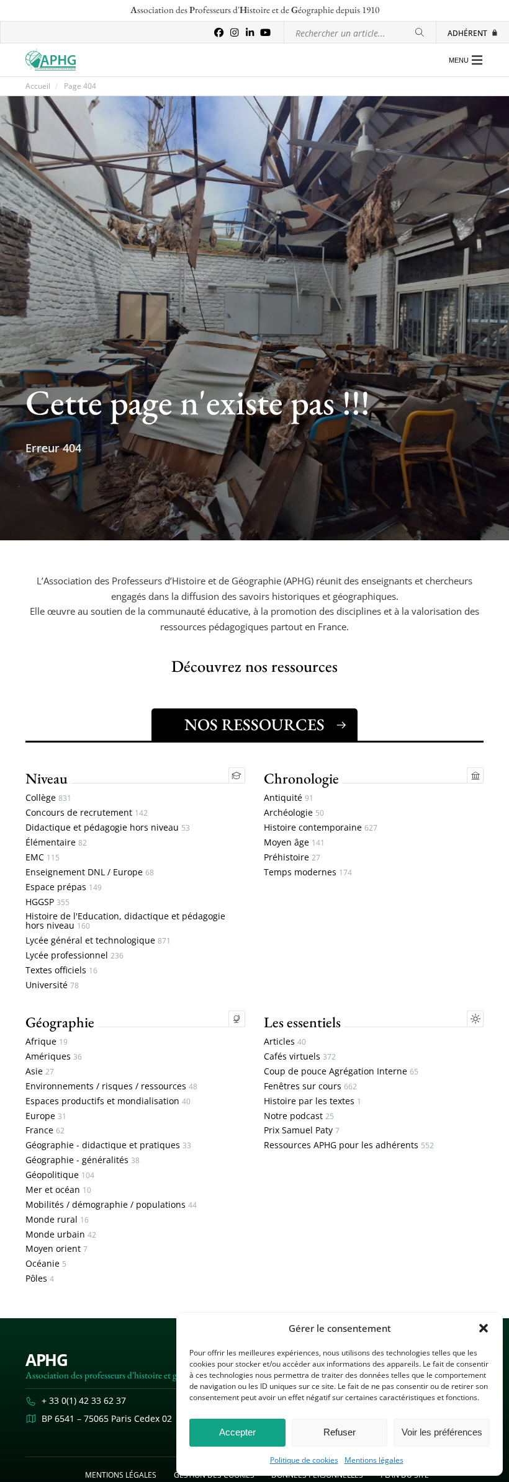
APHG (46, 1360)
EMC (42, 857)
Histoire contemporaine (320, 828)
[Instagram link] (234, 32)
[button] (483, 1328)
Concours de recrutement (86, 813)
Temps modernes (308, 872)
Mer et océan (58, 1190)
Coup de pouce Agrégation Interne (341, 1071)
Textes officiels (61, 970)
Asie (39, 1071)
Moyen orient (56, 1249)
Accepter (237, 1432)
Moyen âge (294, 842)
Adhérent (467, 33)
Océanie (45, 1264)
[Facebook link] (219, 32)
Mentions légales (374, 1460)
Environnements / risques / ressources (111, 1086)
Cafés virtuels (300, 1056)
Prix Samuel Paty (302, 1130)
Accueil (37, 86)
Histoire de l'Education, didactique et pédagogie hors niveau (125, 921)
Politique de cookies (304, 1460)
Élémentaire (56, 842)
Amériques (53, 1056)
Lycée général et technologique (98, 940)
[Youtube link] (265, 32)
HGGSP (47, 902)
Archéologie (294, 813)
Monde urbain (60, 1234)
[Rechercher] (419, 32)
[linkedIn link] (250, 32)
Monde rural (57, 1220)
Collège (48, 798)
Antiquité (288, 798)
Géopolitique (59, 1175)
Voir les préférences (442, 1432)
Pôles (39, 1278)
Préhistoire (292, 857)
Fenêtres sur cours (310, 1086)
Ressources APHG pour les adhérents (349, 1145)
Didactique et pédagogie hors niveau (107, 828)
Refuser (339, 1432)
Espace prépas (63, 887)
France (45, 1130)
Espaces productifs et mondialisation (108, 1101)
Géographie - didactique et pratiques (108, 1145)
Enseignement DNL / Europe (89, 872)
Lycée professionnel (74, 955)
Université (52, 985)
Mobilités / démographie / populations (111, 1205)
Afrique (46, 1042)
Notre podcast (299, 1116)
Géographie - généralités (82, 1160)
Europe (45, 1116)
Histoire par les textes (312, 1101)
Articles (285, 1042)
